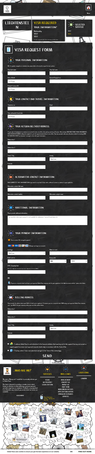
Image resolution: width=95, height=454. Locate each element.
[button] (88, 13)
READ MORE (20, 395)
